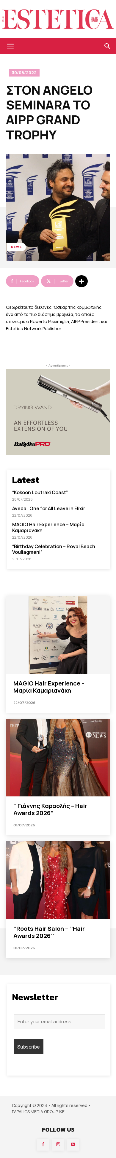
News (16, 246)
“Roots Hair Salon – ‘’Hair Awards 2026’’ (49, 932)
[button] (10, 46)
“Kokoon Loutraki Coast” (40, 492)
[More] (81, 281)
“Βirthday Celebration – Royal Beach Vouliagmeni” (53, 549)
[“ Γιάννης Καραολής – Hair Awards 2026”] (58, 758)
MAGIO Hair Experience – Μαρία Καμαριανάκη (48, 527)
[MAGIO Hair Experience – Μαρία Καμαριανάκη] (58, 635)
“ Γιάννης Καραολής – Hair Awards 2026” (50, 809)
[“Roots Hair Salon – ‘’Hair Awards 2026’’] (58, 880)
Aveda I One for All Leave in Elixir (48, 508)
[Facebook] (43, 1145)
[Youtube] (73, 1145)
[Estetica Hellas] (58, 19)
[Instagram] (58, 1145)
